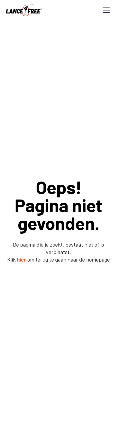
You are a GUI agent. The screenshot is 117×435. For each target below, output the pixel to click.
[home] (24, 10)
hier (21, 259)
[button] (105, 10)
